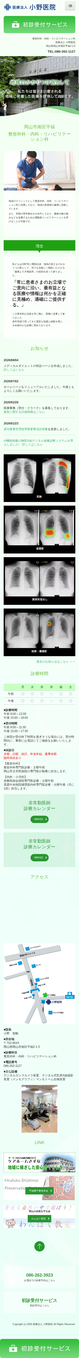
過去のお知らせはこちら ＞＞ (55, 661)
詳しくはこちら (14, 369)
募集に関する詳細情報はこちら (24, 411)
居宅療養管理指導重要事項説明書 (26, 429)
